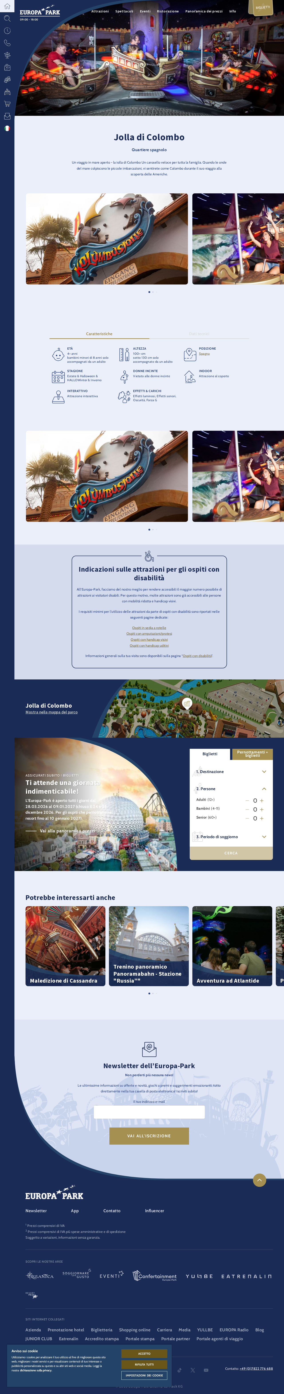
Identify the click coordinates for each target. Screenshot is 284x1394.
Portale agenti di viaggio (220, 1338)
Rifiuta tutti (144, 1364)
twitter (192, 1370)
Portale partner (175, 1338)
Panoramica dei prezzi (204, 11)
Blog (259, 1329)
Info (232, 11)
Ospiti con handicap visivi (149, 639)
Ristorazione (168, 11)
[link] (259, 1180)
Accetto (144, 1353)
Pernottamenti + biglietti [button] (252, 754)
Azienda (33, 1329)
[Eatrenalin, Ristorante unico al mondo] (246, 1276)
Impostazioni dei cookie (144, 1375)
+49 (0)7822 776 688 (256, 1368)
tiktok (179, 1370)
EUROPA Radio (234, 1329)
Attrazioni (100, 11)
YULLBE (205, 1329)
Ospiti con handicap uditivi (149, 645)
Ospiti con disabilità (197, 656)
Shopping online (135, 1329)
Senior (201, 817)
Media (185, 1329)
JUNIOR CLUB (39, 1338)
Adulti (201, 799)
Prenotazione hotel (66, 1329)
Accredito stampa (102, 1338)
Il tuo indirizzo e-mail (149, 1102)
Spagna (204, 353)
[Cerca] (7, 18)
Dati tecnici (199, 333)
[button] (7, 6)
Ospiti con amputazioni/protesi (149, 633)
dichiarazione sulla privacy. (36, 1370)
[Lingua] (7, 128)
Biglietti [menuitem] (263, 7)
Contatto (112, 1210)
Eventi (145, 11)
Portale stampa (140, 1338)
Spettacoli (124, 11)
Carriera (164, 1329)
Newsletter (36, 1210)
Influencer (154, 1210)
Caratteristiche (99, 333)
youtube (206, 1370)
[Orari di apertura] (7, 30)
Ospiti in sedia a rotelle (149, 628)
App (75, 1210)
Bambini (203, 808)
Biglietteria (101, 1329)
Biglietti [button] (210, 753)
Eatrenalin (68, 1338)
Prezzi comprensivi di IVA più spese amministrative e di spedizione (77, 1232)
